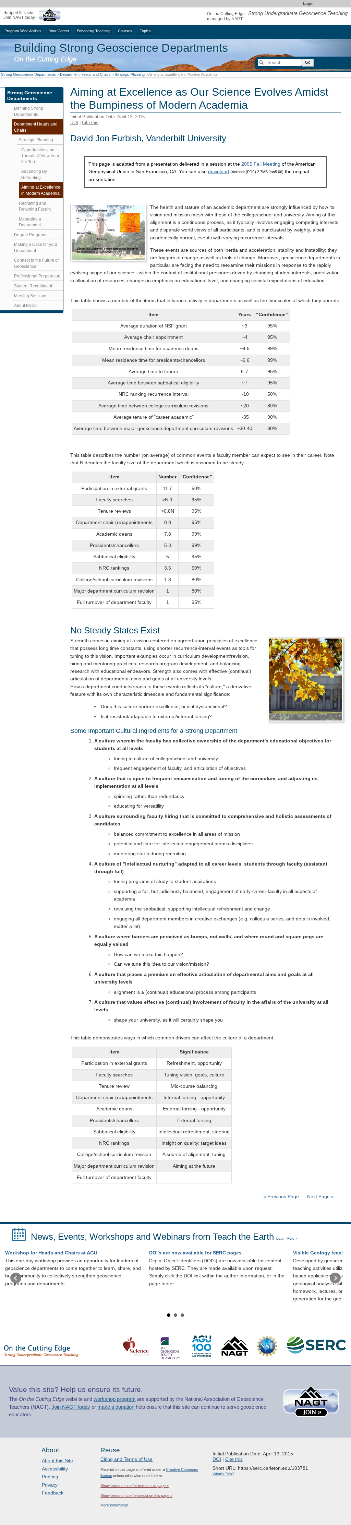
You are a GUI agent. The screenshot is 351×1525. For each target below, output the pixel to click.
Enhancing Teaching (93, 31)
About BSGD (26, 305)
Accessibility (55, 1469)
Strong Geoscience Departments (28, 74)
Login (308, 3)
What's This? (223, 1474)
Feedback (52, 1493)
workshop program (115, 1399)
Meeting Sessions (30, 296)
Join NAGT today (70, 1407)
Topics (145, 31)
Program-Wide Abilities (22, 31)
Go (308, 62)
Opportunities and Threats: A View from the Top (40, 155)
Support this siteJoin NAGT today (19, 15)
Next (335, 1278)
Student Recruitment (33, 286)
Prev (15, 1278)
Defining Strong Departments (28, 111)
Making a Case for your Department (35, 247)
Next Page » (320, 1196)
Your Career (59, 31)
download (218, 171)
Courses (125, 31)
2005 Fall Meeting (260, 164)
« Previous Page (281, 1196)
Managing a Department (30, 222)
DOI (74, 122)
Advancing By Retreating (34, 174)
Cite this (90, 122)
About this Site (57, 1460)
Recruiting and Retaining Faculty (35, 206)
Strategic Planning (130, 74)
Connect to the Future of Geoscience (36, 263)
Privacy (50, 1485)
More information (114, 1505)
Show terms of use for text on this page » (134, 1486)
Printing (50, 1476)
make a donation (115, 1407)
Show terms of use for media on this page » (136, 1495)
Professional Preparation (37, 276)
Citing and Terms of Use (126, 1459)
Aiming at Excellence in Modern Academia (40, 190)
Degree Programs (30, 235)
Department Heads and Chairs (85, 74)
